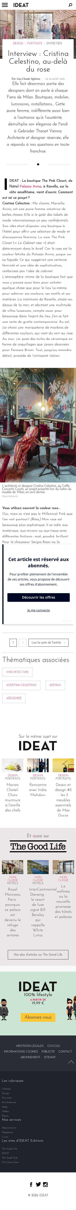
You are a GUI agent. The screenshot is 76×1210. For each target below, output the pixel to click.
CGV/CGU (53, 1046)
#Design (55, 685)
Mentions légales (30, 1046)
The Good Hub (10, 1158)
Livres (5, 1137)
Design (18, 43)
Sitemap (50, 1057)
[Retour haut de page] (71, 1061)
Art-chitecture (9, 1102)
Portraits (34, 43)
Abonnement (30, 1057)
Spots (5, 1107)
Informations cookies (21, 1051)
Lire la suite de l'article (46, 642)
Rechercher (70, 5)
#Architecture (17, 672)
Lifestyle (6, 1089)
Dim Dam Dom (10, 1162)
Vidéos (5, 1111)
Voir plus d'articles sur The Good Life (38, 954)
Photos (5, 1116)
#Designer (13, 698)
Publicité (48, 1051)
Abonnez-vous (38, 1017)
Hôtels (12, 883)
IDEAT (5, 1153)
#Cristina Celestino (21, 685)
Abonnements (9, 1128)
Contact (65, 1051)
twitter (38, 1184)
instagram (45, 1184)
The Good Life (9, 1149)
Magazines (7, 1132)
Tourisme (6, 1098)
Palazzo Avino (30, 186)
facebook (31, 1184)
